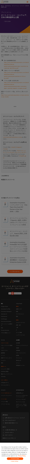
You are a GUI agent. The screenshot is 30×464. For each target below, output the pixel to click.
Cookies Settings (14, 461)
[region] (15, 453)
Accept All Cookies (15, 458)
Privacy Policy (22, 456)
